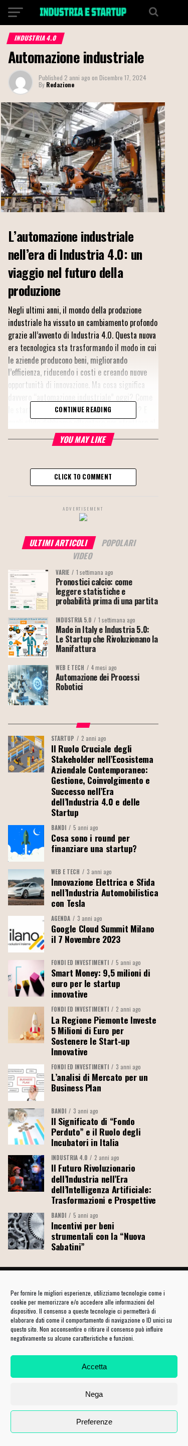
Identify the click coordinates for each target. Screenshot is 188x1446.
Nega (94, 1394)
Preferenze (94, 1421)
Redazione (60, 84)
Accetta (94, 1366)
